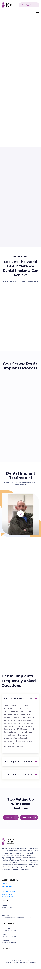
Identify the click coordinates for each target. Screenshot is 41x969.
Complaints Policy (9, 891)
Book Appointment (29, 5)
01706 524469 (7, 908)
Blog (4, 889)
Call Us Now (9, 818)
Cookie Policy (7, 894)
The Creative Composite (28, 963)
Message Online (27, 818)
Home (4, 884)
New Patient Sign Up (10, 886)
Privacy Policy (7, 896)
